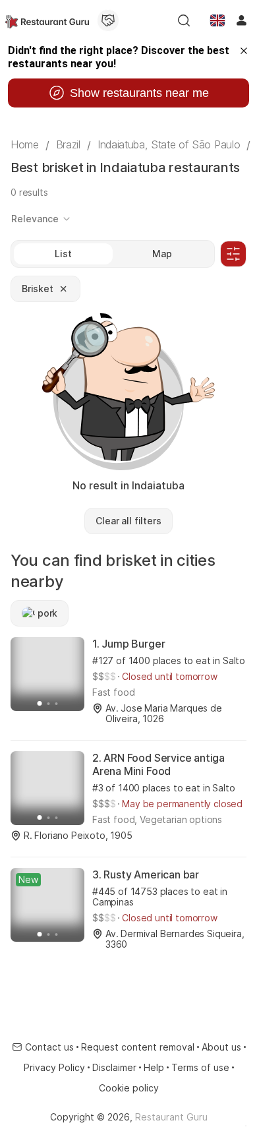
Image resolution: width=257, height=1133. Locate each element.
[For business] (108, 20)
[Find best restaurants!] (47, 20)
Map (162, 253)
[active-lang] (217, 20)
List (63, 253)
